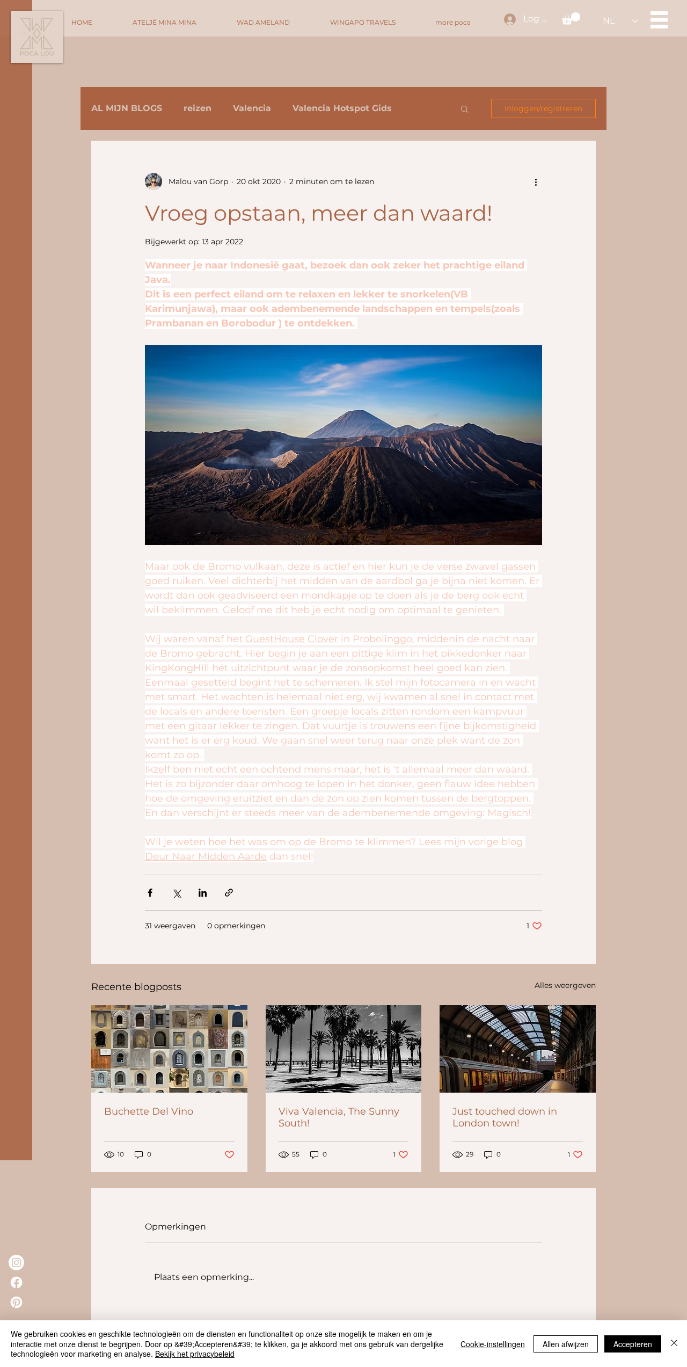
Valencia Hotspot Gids (342, 108)
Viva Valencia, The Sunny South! (339, 1117)
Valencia (252, 108)
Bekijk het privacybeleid (195, 1353)
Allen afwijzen (566, 1344)
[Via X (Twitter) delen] (176, 893)
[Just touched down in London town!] (518, 1049)
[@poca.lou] (16, 1262)
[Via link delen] (229, 893)
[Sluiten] (674, 1343)
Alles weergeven (565, 985)
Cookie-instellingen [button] (493, 1344)
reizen (197, 108)
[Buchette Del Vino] (169, 1049)
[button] (571, 18)
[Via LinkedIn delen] (203, 893)
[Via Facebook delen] (150, 893)
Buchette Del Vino (148, 1111)
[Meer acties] (535, 181)
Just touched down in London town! (504, 1117)
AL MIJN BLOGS (126, 108)
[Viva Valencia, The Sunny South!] (344, 1049)
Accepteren (632, 1344)
